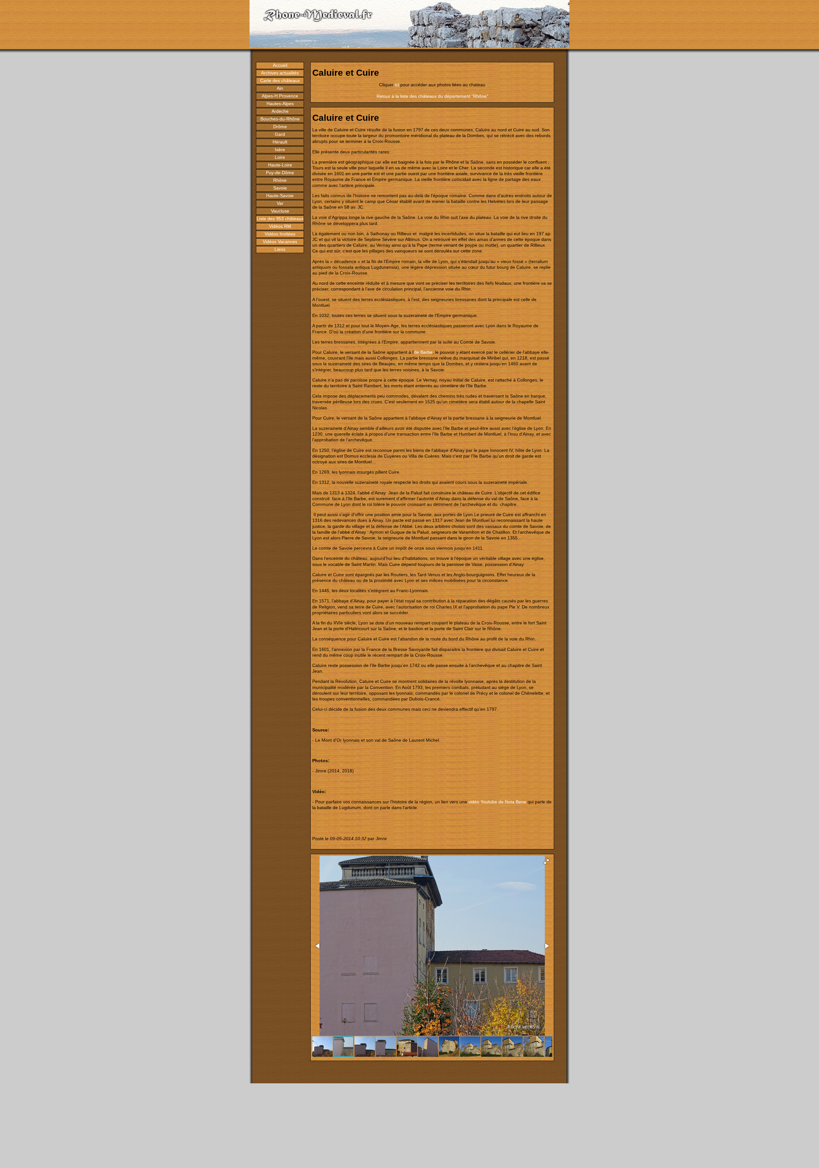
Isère (280, 149)
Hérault (280, 141)
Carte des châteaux (280, 80)
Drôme (280, 126)
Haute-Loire (280, 164)
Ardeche (280, 111)
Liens (279, 249)
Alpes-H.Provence (280, 95)
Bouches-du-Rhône (280, 118)
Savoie (280, 187)
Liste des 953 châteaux (280, 218)
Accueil (280, 65)
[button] (546, 861)
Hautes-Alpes (280, 103)
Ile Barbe (423, 352)
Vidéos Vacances (280, 241)
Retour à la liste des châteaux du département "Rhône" (432, 96)
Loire (280, 157)
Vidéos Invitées (280, 233)
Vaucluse (280, 210)
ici (397, 84)
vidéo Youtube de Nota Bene (497, 801)
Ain (280, 88)
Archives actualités (280, 72)
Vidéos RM (280, 226)
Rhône (280, 180)
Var (280, 203)
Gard (280, 134)
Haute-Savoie (280, 195)
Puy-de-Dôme (280, 172)
